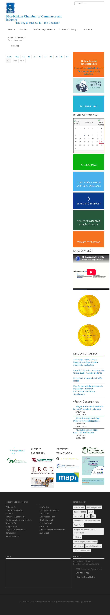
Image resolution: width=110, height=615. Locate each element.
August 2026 (89, 122)
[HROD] (42, 471)
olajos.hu (87, 601)
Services (86, 29)
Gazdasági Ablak (94, 507)
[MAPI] (67, 478)
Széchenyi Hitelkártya (49, 510)
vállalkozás (79, 546)
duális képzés (80, 511)
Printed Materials (16, 38)
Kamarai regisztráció (15, 516)
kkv (93, 516)
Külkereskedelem (47, 516)
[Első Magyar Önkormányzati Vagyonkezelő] (67, 459)
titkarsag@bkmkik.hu (85, 577)
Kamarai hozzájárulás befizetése (88, 68)
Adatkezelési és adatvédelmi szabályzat (52, 531)
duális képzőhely (93, 546)
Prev (17, 56)
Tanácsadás (44, 513)
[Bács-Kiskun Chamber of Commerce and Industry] (38, 5)
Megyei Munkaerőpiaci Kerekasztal (16, 531)
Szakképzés (11, 523)
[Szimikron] (42, 461)
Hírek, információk (14, 510)
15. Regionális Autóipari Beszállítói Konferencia (85, 431)
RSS (101, 9)
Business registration (43, 29)
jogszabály (78, 516)
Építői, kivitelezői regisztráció (19, 520)
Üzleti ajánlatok (46, 520)
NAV (88, 516)
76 (40, 56)
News (10, 29)
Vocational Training (68, 29)
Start (9, 56)
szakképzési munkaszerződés (87, 520)
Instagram (96, 9)
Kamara (9, 513)
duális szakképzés (82, 550)
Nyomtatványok (12, 536)
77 (45, 56)
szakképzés (79, 507)
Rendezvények (45, 523)
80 (62, 56)
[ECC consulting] (67, 467)
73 (23, 56)
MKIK (91, 511)
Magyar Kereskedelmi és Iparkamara (85, 531)
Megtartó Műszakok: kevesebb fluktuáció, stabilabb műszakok (88, 407)
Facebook (87, 9)
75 (34, 56)
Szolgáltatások (12, 526)
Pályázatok (44, 507)
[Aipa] (42, 483)
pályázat (77, 537)
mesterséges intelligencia (85, 541)
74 (29, 56)
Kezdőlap (43, 526)
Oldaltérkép (11, 507)
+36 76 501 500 (82, 573)
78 (51, 56)
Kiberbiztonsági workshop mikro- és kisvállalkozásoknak (86, 419)
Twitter (91, 9)
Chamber (23, 29)
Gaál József (79, 525)
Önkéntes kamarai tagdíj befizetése (89, 72)
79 (56, 56)
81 (67, 56)
